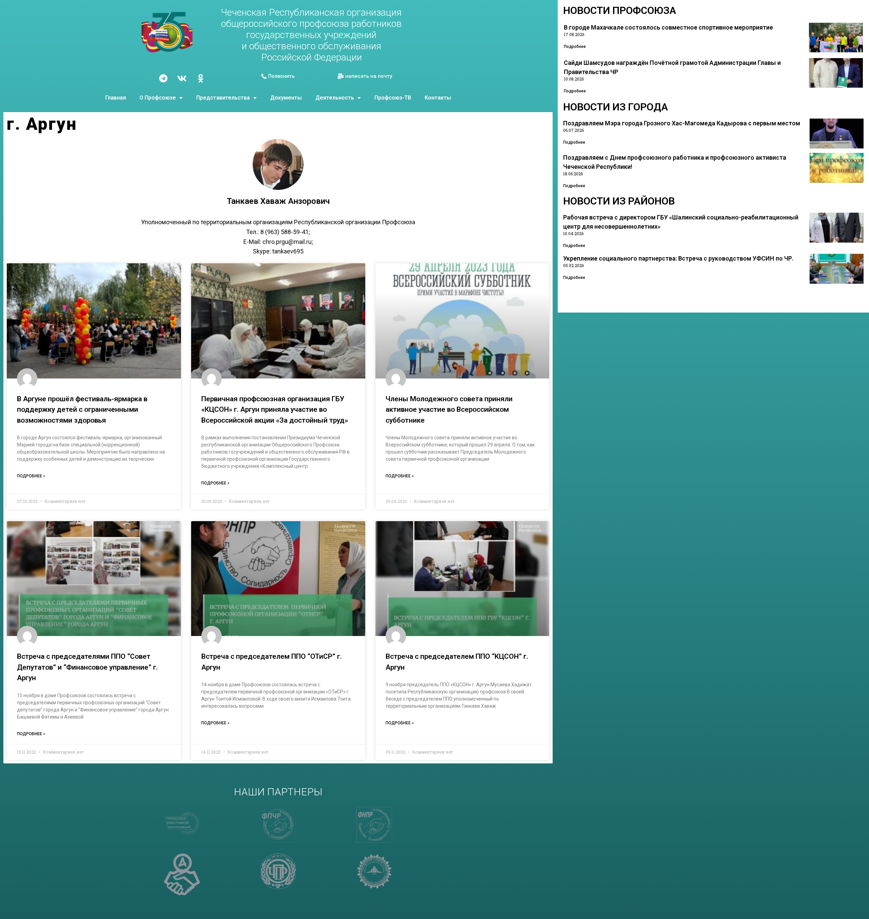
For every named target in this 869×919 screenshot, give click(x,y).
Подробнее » (31, 476)
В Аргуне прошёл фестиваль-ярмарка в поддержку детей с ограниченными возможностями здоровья (82, 409)
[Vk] (181, 78)
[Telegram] (163, 78)
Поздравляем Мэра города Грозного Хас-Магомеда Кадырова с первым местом (681, 123)
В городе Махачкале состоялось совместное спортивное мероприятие (668, 27)
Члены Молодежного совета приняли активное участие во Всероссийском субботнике (449, 409)
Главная (115, 97)
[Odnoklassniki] (200, 78)
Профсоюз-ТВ (392, 97)
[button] (278, 76)
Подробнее (575, 46)
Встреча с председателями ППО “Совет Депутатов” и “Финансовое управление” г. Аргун (87, 667)
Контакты (438, 97)
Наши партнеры (278, 792)
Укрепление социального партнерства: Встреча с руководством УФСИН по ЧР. (678, 258)
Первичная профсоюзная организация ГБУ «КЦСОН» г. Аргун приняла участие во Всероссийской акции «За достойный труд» (274, 409)
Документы (286, 97)
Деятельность (334, 97)
